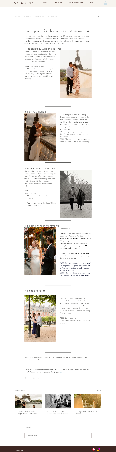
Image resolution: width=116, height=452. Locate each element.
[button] (105, 3)
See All (99, 390)
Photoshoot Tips (39, 16)
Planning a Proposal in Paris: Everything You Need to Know (27, 413)
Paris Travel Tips (52, 16)
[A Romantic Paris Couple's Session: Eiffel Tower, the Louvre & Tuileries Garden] (58, 401)
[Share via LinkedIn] (34, 378)
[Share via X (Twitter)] (30, 378)
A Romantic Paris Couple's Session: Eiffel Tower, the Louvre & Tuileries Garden (57, 413)
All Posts (17, 16)
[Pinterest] (94, 449)
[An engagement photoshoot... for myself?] (87, 401)
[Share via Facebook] (25, 378)
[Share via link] (39, 378)
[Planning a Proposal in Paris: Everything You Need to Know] (28, 401)
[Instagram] (98, 449)
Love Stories (27, 16)
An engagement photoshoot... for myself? (86, 413)
